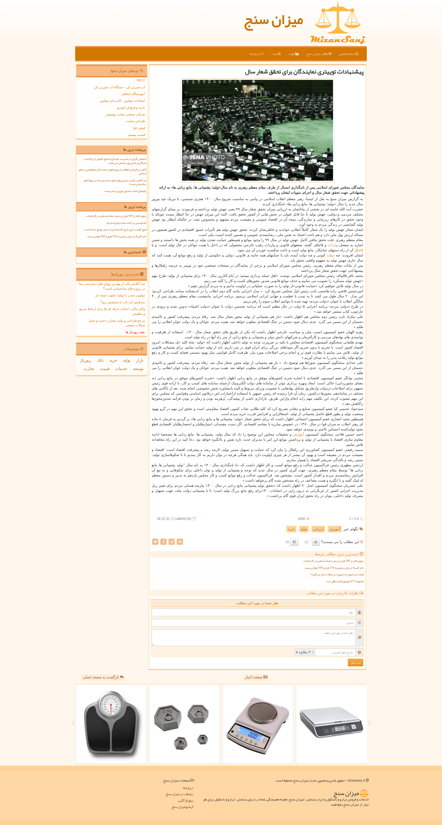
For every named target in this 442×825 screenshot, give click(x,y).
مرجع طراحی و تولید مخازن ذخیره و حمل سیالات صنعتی (117, 323)
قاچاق (358, 250)
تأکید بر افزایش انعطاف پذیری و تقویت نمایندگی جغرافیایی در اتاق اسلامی (112, 171)
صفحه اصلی (347, 53)
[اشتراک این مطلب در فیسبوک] (163, 542)
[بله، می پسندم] (316, 542)
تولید (291, 53)
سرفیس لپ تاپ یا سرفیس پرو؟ (123, 302)
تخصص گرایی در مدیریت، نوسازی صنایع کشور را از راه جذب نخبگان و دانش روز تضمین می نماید (115, 160)
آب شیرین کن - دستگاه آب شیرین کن (119, 87)
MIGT (141, 80)
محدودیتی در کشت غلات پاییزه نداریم (126, 222)
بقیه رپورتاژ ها (135, 332)
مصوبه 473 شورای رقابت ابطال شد (345, 581)
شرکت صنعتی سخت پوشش (125, 114)
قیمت (275, 53)
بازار (139, 360)
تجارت (88, 368)
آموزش (298, 434)
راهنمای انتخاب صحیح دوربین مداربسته (125, 191)
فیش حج (139, 128)
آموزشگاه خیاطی (133, 94)
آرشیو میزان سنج (182, 807)
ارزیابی (318, 529)
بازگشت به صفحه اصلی (101, 677)
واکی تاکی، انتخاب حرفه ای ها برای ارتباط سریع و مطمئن (112, 311)
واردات (333, 245)
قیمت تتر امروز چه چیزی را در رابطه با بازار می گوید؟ (337, 574)
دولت (331, 255)
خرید (291, 529)
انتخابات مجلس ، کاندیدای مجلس (122, 101)
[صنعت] (184, 724)
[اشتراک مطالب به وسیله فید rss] (179, 542)
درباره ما (255, 53)
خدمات (121, 368)
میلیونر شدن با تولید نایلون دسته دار (120, 295)
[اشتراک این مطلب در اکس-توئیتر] (155, 542)
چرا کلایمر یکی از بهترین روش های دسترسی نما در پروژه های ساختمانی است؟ (115, 182)
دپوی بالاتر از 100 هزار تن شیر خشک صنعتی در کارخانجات (333, 560)
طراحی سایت (135, 121)
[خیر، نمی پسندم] (294, 542)
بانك (100, 360)
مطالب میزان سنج (317, 53)
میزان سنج (273, 19)
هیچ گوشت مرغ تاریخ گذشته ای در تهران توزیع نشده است (115, 229)
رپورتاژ (85, 360)
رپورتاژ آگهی (185, 801)
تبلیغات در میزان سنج (179, 794)
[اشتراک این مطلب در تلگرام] (171, 542)
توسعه (138, 368)
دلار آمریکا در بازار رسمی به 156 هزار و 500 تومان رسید (334, 567)
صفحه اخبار (254, 677)
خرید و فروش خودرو (131, 107)
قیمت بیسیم (136, 135)
